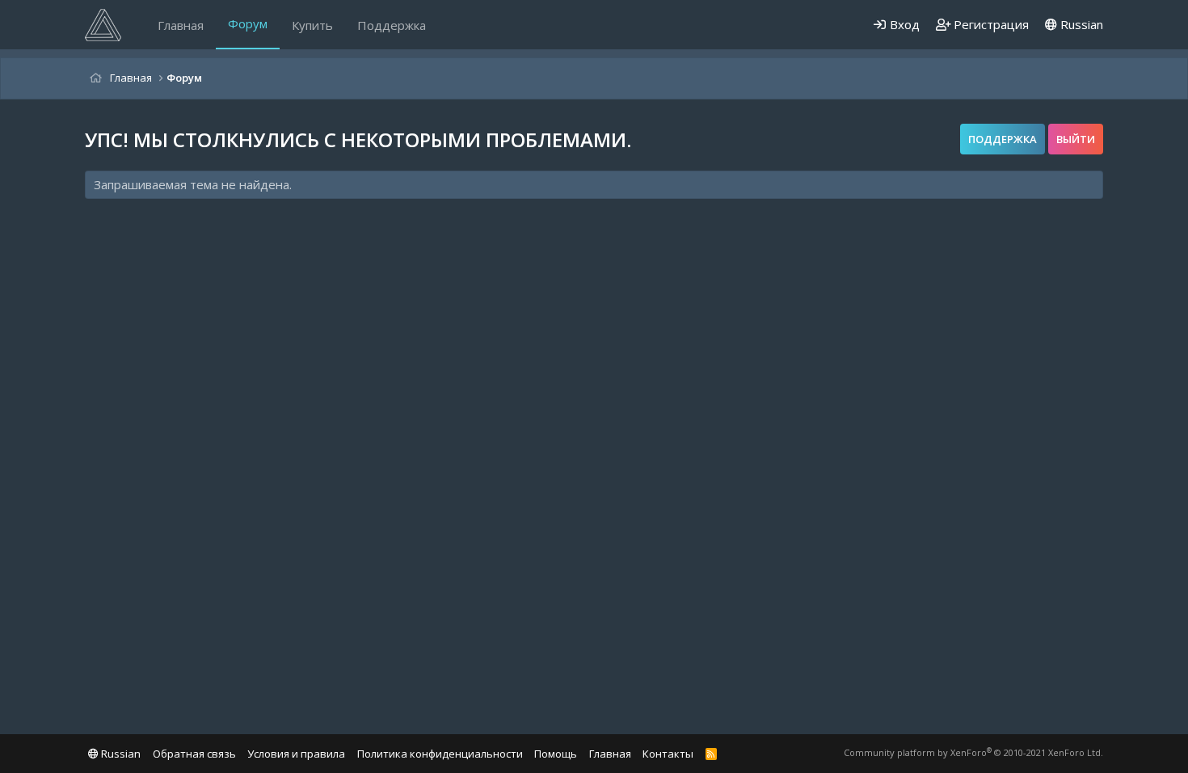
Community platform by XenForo (973, 752)
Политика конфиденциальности (440, 753)
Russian (1080, 24)
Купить (312, 25)
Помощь (555, 753)
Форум (248, 23)
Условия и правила (296, 753)
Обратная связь (194, 753)
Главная (181, 25)
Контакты (667, 753)
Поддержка (391, 25)
